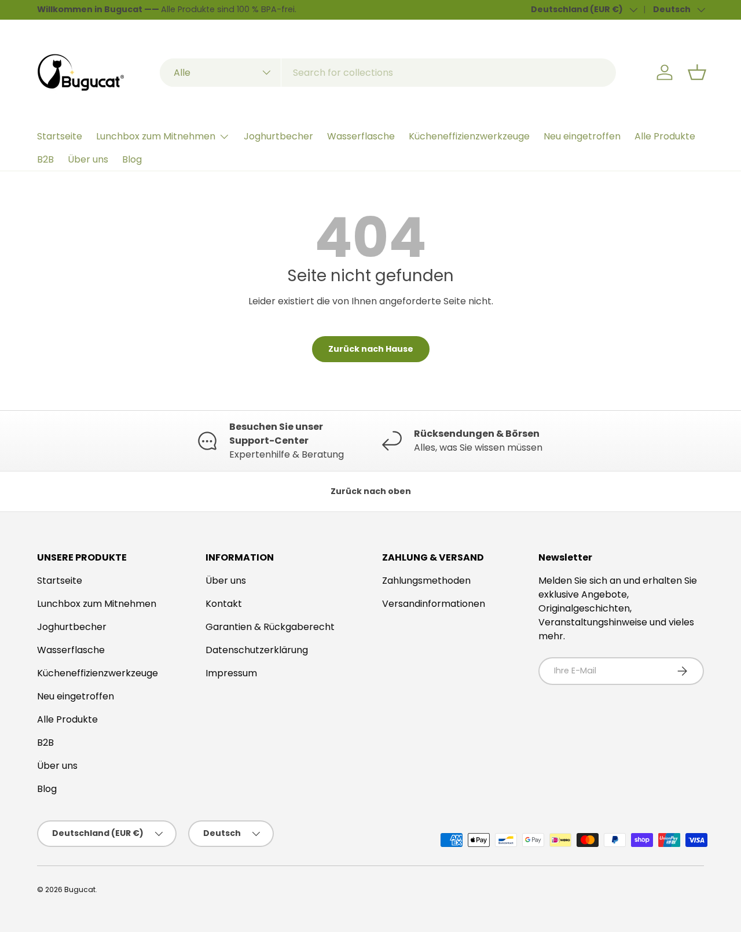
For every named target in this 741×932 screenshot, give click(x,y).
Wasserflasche (361, 136)
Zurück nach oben (371, 491)
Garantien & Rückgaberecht (270, 626)
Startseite (59, 136)
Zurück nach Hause (370, 349)
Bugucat (80, 889)
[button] (697, 72)
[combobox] (388, 72)
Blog (132, 159)
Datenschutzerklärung (257, 650)
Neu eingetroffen (582, 136)
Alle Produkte (664, 136)
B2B (45, 159)
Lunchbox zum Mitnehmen (155, 136)
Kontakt (224, 603)
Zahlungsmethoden (426, 580)
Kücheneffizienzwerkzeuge (469, 136)
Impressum (231, 673)
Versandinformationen (433, 603)
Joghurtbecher (278, 136)
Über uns (88, 159)
